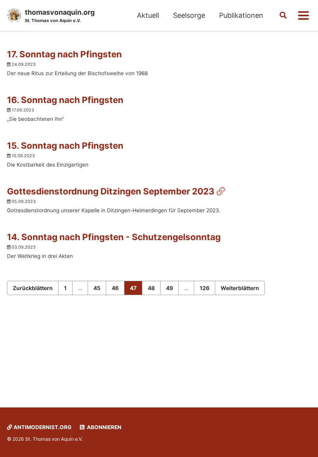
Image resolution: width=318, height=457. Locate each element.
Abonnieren (103, 427)
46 (115, 288)
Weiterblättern (240, 288)
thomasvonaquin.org (60, 15)
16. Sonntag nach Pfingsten (65, 99)
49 (169, 288)
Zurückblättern (33, 288)
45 (96, 288)
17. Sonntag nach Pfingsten (64, 54)
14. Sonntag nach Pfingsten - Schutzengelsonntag (114, 237)
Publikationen (241, 15)
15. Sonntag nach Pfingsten (65, 145)
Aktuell (148, 15)
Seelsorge (189, 15)
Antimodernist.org (41, 427)
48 (151, 288)
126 (204, 288)
